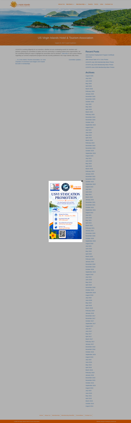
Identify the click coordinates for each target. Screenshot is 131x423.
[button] (82, 181)
